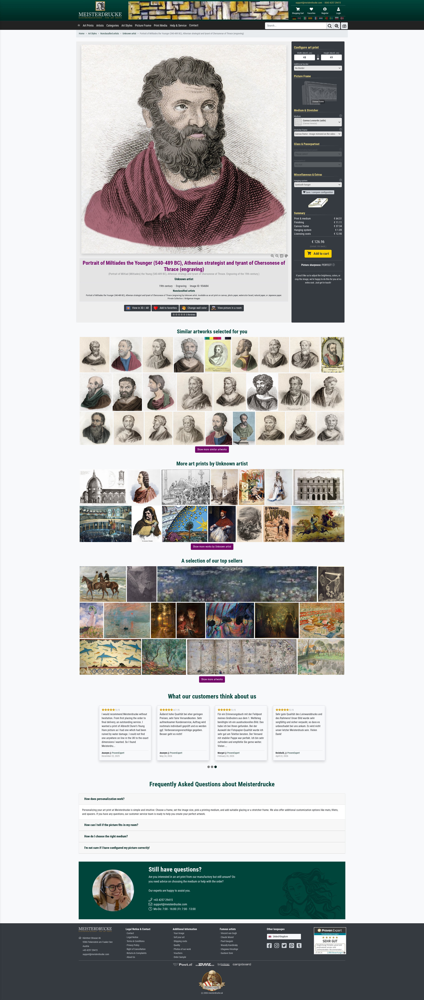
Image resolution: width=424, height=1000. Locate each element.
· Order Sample (179, 957)
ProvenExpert (117, 753)
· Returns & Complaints (136, 953)
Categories (112, 25)
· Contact (130, 933)
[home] (78, 25)
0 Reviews (190, 314)
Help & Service (178, 25)
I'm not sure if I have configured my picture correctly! (117, 848)
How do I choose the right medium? (106, 836)
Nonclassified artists (109, 33)
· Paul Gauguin (226, 941)
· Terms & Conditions (135, 941)
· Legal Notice (132, 937)
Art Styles (126, 25)
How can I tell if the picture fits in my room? (111, 825)
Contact (193, 25)
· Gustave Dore (226, 953)
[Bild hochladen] (344, 25)
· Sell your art (179, 937)
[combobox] (318, 68)
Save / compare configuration (319, 192)
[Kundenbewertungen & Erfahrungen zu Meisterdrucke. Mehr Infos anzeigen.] (330, 940)
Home (81, 33)
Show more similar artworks (212, 449)
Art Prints (88, 25)
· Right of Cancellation (136, 949)
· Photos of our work (182, 949)
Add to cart (320, 254)
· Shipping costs (180, 941)
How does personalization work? (104, 799)
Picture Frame (143, 25)
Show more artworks (212, 679)
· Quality (176, 945)
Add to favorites (167, 307)
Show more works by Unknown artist (212, 546)
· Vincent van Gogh (228, 933)
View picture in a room (229, 307)
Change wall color (196, 307)
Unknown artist (129, 33)
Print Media (160, 25)
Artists (100, 25)
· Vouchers (177, 953)
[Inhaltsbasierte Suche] (336, 25)
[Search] (329, 25)
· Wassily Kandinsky (229, 945)
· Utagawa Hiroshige (229, 949)
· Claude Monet (227, 937)
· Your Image (178, 933)
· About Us (130, 957)
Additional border (301, 64)
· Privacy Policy (132, 945)
